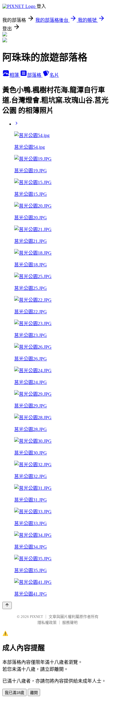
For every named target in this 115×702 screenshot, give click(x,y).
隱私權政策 (47, 622)
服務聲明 (70, 622)
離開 (34, 693)
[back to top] (7, 605)
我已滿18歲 (14, 693)
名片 (54, 75)
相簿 (14, 75)
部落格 (34, 75)
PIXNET (36, 616)
